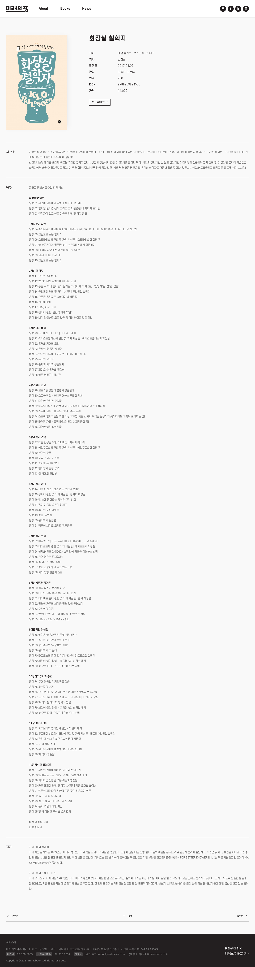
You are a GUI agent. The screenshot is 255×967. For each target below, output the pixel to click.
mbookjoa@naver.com (111, 954)
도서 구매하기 (98, 102)
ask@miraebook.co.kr (155, 954)
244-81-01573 (149, 949)
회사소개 (11, 942)
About (43, 9)
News (86, 9)
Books (65, 9)
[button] (15, 916)
